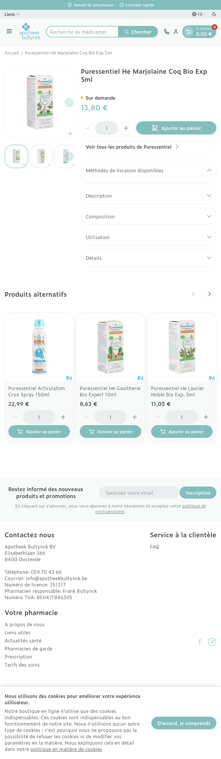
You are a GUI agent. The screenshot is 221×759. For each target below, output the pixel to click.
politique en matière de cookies (66, 748)
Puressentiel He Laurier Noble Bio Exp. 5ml (177, 391)
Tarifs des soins (22, 664)
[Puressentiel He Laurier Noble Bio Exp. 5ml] (182, 347)
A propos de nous (25, 624)
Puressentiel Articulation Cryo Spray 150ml (36, 391)
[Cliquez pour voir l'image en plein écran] (40, 102)
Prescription (18, 656)
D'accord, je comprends (183, 723)
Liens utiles (18, 632)
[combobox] (82, 31)
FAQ (154, 546)
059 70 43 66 (46, 571)
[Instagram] (212, 642)
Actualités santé (23, 640)
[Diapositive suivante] (209, 294)
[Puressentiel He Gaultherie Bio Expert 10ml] (110, 347)
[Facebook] (200, 642)
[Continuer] (69, 102)
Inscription (198, 492)
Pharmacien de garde (28, 648)
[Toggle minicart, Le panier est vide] (188, 32)
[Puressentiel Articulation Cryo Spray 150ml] (39, 347)
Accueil (12, 53)
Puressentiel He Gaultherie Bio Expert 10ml (110, 391)
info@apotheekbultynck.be (56, 578)
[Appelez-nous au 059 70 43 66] (166, 32)
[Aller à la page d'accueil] (30, 31)
